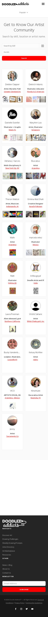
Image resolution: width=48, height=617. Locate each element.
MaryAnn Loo (36, 122)
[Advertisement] (24, 487)
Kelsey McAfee (35, 352)
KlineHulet (35, 390)
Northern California (12, 321)
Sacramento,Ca (12, 436)
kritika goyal (35, 275)
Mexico (36, 244)
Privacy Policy (19, 603)
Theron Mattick (12, 199)
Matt (12, 275)
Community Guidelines (34, 603)
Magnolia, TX (36, 398)
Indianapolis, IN (12, 206)
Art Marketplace (8, 551)
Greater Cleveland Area (13, 91)
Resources (6, 555)
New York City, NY (12, 168)
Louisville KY (12, 359)
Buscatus (35, 161)
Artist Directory (8, 547)
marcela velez (35, 237)
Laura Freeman (12, 314)
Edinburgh (12, 283)
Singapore (35, 130)
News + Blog (7, 565)
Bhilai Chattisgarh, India (36, 321)
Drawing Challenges (10, 539)
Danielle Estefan (12, 122)
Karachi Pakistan (35, 206)
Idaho (35, 359)
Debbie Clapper (12, 84)
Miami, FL (12, 130)
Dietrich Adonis (36, 84)
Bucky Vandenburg (12, 352)
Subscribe (24, 589)
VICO (12, 390)
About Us (6, 569)
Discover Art (7, 535)
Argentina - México (12, 398)
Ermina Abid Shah (36, 199)
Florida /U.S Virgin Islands (37, 91)
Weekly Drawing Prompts (12, 543)
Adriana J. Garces (12, 161)
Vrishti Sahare (35, 314)
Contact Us (6, 573)
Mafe (12, 237)
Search (24, 58)
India (36, 283)
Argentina (35, 168)
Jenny (12, 429)
